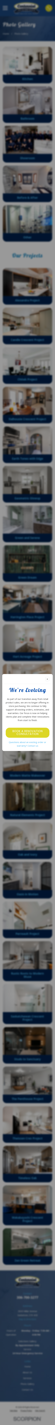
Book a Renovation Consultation (27, 732)
